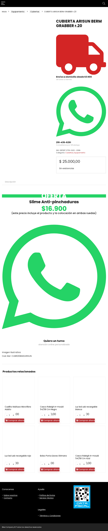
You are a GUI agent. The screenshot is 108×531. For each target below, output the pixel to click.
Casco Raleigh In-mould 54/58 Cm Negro (51, 408)
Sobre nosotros (10, 495)
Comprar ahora (16, 420)
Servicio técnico (47, 498)
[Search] (104, 3)
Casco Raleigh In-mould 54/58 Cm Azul (87, 457)
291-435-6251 (63, 142)
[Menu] (3, 3)
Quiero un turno (54, 341)
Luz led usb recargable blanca (86, 408)
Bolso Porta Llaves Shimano (53, 455)
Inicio (4, 11)
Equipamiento (18, 11)
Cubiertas (34, 11)
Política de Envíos (47, 495)
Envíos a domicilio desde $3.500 (74, 76)
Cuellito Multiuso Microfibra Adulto (18, 408)
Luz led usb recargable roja (18, 455)
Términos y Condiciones (50, 515)
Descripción (10, 181)
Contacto (8, 498)
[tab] (10, 182)
